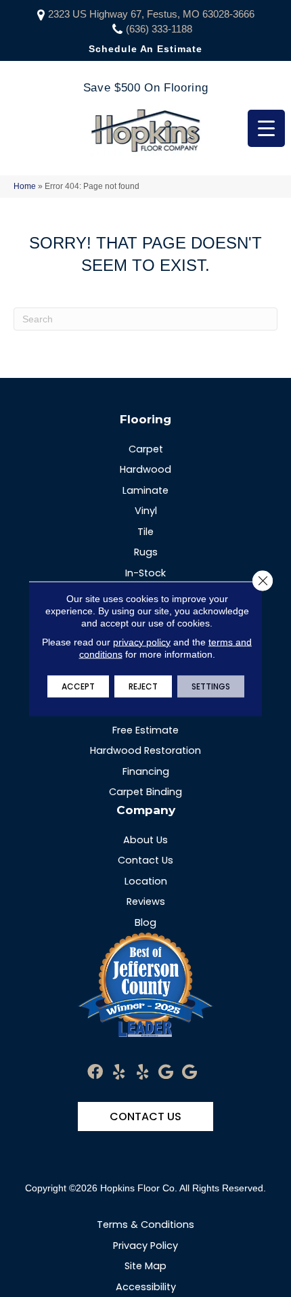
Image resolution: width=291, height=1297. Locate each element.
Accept (78, 686)
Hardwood (145, 469)
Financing (145, 771)
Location (146, 881)
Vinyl (146, 510)
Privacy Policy (145, 1245)
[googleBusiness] (165, 1072)
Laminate (145, 490)
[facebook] (95, 1072)
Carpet (146, 449)
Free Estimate (145, 730)
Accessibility (146, 1287)
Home (25, 186)
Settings (211, 686)
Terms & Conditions (145, 1224)
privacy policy (142, 641)
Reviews (146, 901)
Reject (143, 686)
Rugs (146, 552)
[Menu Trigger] (266, 128)
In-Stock (145, 573)
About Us (145, 840)
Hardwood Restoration (145, 750)
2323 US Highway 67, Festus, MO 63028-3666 (151, 14)
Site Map (145, 1266)
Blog (145, 922)
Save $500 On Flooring (145, 87)
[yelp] (119, 1072)
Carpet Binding (145, 792)
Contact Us (145, 860)
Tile (145, 531)
